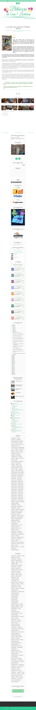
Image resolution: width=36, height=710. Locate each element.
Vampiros (18, 543)
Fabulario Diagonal (14, 613)
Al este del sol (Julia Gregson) (17, 337)
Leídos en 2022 (14, 500)
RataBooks (22, 661)
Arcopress (20, 565)
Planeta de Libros (14, 655)
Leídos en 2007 (20, 487)
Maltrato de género (15, 503)
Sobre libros (21, 534)
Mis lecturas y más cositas (16, 430)
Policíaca (22, 515)
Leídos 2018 (19, 478)
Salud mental (13, 531)
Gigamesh (21, 616)
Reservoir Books (14, 664)
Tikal (23, 672)
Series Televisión (14, 534)
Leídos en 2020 (14, 498)
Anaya (17, 563)
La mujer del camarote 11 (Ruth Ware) (18, 334)
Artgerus (19, 566)
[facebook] (17, 3)
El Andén (13, 605)
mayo (14, 328)
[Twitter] (19, 93)
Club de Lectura (14, 447)
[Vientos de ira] (12, 255)
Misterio (30, 30)
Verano (12, 545)
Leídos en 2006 (14, 487)
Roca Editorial (21, 664)
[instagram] (19, 3)
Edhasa (17, 588)
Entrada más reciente (5, 132)
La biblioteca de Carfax (15, 625)
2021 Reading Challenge (18, 297)
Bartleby (18, 571)
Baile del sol (13, 571)
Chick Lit (21, 444)
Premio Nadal (13, 517)
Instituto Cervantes (15, 467)
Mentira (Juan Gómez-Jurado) (17, 332)
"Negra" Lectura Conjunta (19, 396)
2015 (13, 367)
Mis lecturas (14, 423)
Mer (14, 268)
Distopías (20, 450)
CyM (18, 580)
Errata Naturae (14, 608)
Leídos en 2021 (20, 498)
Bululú (20, 574)
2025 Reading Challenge (18, 273)
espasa (20, 678)
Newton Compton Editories (17, 31)
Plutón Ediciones (14, 656)
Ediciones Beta (14, 591)
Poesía (18, 515)
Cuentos (13, 450)
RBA (12, 661)
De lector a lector (14, 420)
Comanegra (13, 577)
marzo (14, 330)
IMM (20, 464)
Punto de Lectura (14, 658)
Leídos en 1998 (14, 481)
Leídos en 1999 (20, 481)
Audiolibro (20, 30)
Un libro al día (14, 403)
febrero (14, 331)
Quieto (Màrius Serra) (18, 381)
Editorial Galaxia (14, 597)
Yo (19, 546)
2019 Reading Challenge (18, 309)
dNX (17, 678)
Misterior (13, 509)
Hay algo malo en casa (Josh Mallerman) (19, 353)
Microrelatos (20, 506)
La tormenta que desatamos (16, 421)
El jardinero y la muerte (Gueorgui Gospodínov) (18, 346)
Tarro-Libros (13, 537)
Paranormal (13, 515)
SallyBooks (13, 667)
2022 (13, 359)
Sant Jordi (19, 531)
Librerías (13, 501)
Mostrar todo (23, 432)
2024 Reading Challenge (18, 279)
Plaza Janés (21, 655)
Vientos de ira (15, 253)
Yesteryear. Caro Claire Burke (16, 418)
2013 (13, 369)
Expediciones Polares (15, 611)
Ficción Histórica (14, 461)
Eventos (20, 456)
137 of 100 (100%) (22, 300)
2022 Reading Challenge (18, 291)
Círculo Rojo (21, 582)
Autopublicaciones (14, 441)
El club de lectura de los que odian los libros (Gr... (18, 342)
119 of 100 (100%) (22, 306)
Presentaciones (18, 518)
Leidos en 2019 (14, 473)
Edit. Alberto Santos (15, 594)
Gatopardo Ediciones (15, 616)
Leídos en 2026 (26, 30)
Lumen (17, 636)
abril (13, 329)
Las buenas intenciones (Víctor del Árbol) (18, 351)
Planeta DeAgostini (14, 653)
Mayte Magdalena (16, 254)
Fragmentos (21, 461)
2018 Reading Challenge (18, 315)
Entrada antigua (31, 132)
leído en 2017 (13, 548)
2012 (13, 370)
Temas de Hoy (13, 672)
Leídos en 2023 (20, 500)
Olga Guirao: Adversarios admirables (17, 404)
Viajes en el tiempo (14, 546)
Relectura (17, 526)
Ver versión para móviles (18, 132)
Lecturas (13, 470)
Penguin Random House (15, 650)
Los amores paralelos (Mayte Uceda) (18, 338)
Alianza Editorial (18, 560)
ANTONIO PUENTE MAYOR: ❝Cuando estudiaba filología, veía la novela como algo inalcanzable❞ (17, 427)
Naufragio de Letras (15, 641)
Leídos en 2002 (14, 484)
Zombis (22, 546)
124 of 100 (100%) (22, 312)
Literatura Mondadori (15, 633)
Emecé (22, 605)
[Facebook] (17, 93)
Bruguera (13, 574)
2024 (13, 356)
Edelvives (13, 588)
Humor (17, 464)
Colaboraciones (21, 447)
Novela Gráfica (19, 512)
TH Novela (20, 670)
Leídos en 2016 (14, 495)
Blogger (21, 696)
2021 (13, 360)
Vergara (16, 675)
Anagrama (13, 563)
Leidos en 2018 (21, 472)
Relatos (12, 526)
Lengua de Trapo (20, 475)
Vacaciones (13, 543)
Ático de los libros (14, 681)
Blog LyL (12, 444)
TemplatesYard (14, 708)
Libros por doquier (15, 406)
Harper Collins (14, 619)
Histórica (13, 464)
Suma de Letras (14, 670)
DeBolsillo (13, 583)
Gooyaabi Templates (28, 708)
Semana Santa (13, 532)
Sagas (17, 529)
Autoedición (18, 439)
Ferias (12, 459)
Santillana (18, 667)
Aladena (17, 557)
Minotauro (13, 639)
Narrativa (22, 509)
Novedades (13, 512)
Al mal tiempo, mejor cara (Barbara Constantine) (18, 344)
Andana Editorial (14, 565)
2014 (13, 368)
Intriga (23, 30)
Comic (18, 577)
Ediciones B (22, 588)
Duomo (19, 585)
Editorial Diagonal (14, 596)
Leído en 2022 (13, 478)
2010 (13, 373)
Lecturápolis (14, 425)
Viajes (16, 545)
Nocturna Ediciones (15, 644)
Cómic (17, 450)
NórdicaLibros (19, 647)
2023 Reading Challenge (18, 285)
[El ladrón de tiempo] (12, 259)
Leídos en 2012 (14, 492)
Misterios (18, 509)
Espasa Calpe (13, 610)
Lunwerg (20, 636)
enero (14, 354)
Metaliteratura (14, 506)
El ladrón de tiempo (16, 257)
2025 (13, 355)
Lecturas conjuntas (19, 470)
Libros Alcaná (21, 501)
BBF (12, 442)
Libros (17, 501)
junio (14, 327)
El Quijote (18, 453)
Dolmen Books (14, 585)
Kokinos (16, 622)
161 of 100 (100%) (22, 288)
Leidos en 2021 (14, 475)
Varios (22, 543)
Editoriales (13, 453)
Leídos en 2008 (14, 489)
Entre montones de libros (16, 417)
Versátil (20, 675)
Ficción (16, 459)
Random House (16, 661)
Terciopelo (19, 672)
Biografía (20, 442)
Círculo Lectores (14, 582)
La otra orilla (13, 627)
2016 (13, 366)
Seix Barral (13, 669)
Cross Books (13, 580)
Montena (21, 639)
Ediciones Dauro (21, 591)
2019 (13, 362)
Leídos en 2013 (20, 492)
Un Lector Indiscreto (15, 412)
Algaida (12, 560)
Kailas (12, 622)
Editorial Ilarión (14, 599)
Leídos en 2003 (17, 392)
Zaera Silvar (13, 678)
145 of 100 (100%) (22, 294)
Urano (12, 675)
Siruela (18, 669)
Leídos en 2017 (20, 495)
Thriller (22, 31)
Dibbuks (21, 583)
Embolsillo (18, 605)
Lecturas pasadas (14, 472)
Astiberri (13, 568)
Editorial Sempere (14, 602)
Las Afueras (20, 627)
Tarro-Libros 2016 (20, 537)
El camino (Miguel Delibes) (17, 348)
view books (23, 289)
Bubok (17, 574)
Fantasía (17, 458)
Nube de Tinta (13, 647)
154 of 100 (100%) (22, 282)
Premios (12, 518)
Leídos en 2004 (14, 486)
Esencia (19, 608)
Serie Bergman (20, 532)
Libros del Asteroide (15, 630)
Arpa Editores (13, 566)
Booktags (17, 444)
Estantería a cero (14, 456)
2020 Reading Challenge (18, 303)
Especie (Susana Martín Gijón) (17, 335)
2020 (13, 361)
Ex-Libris (13, 458)
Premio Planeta (19, 517)
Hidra (19, 619)
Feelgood (21, 458)
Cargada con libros (15, 408)
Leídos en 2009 (20, 489)
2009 (13, 374)
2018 (13, 363)
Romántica (13, 529)
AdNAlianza (13, 557)
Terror (12, 540)
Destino (17, 583)
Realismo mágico (14, 523)
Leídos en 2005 (20, 486)
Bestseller (16, 442)
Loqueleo (13, 636)
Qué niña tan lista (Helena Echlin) (18, 349)
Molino (17, 639)
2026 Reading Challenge (18, 266)
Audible (18, 30)
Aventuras (21, 441)
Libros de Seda (21, 628)
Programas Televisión (15, 520)
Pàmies (20, 658)
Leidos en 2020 (20, 473)
